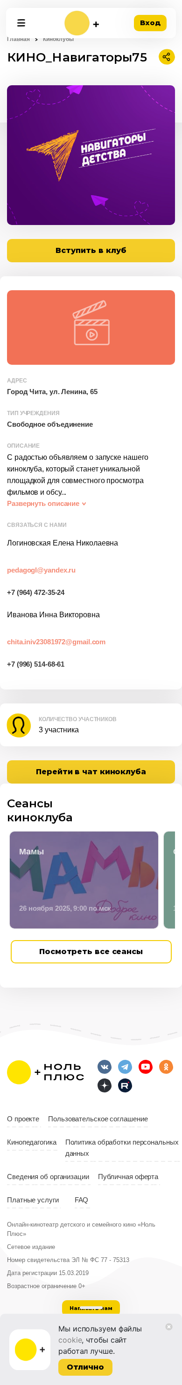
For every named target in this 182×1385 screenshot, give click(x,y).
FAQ (82, 1200)
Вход (150, 22)
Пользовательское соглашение (97, 1119)
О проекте (23, 1119)
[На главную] (81, 23)
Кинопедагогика (31, 1142)
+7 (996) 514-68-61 (35, 664)
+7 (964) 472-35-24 (35, 592)
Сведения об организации (48, 1176)
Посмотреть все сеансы (91, 951)
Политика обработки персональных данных (122, 1148)
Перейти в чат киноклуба (91, 771)
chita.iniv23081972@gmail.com (56, 642)
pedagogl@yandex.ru (41, 570)
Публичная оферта (128, 1176)
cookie (70, 1339)
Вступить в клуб (91, 250)
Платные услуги (33, 1200)
